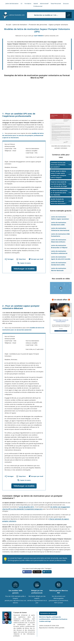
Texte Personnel (56, 3)
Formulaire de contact (48, 613)
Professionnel (37, 6)
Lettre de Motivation (11, 3)
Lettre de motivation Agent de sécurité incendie (60, 258)
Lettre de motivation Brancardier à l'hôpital (59, 246)
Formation (28, 3)
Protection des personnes (38, 25)
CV (21, 3)
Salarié (35, 3)
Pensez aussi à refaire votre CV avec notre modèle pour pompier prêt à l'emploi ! (58, 174)
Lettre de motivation (20, 25)
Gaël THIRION (38, 36)
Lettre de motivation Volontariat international (60, 229)
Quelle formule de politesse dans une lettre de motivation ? (58, 201)
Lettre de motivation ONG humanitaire (60, 235)
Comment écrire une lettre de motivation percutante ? (58, 165)
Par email (48, 572)
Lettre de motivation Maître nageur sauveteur (60, 218)
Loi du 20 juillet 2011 (26, 507)
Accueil (8, 25)
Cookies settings (45, 621)
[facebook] (3, 622)
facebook (28, 572)
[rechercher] (68, 15)
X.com (38, 572)
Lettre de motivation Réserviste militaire (58, 241)
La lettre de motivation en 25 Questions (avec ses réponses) (59, 193)
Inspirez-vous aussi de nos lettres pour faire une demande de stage (59, 184)
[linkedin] (9, 622)
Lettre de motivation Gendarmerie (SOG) (58, 264)
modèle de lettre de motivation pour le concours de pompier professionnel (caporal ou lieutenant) (23, 135)
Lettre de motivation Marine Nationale (58, 269)
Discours (66, 3)
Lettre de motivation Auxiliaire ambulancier (59, 252)
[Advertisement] (37, 95)
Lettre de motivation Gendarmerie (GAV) (58, 224)
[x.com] (6, 622)
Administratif (44, 3)
